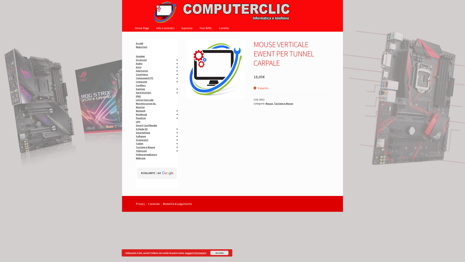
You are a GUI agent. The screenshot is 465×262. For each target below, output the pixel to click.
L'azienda (154, 204)
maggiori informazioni (195, 253)
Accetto (219, 253)
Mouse (269, 103)
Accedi (139, 43)
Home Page (142, 28)
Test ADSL (205, 28)
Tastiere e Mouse (283, 103)
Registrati (141, 47)
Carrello (224, 28)
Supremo (187, 28)
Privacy (140, 204)
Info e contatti (165, 28)
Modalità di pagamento (178, 204)
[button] (157, 173)
